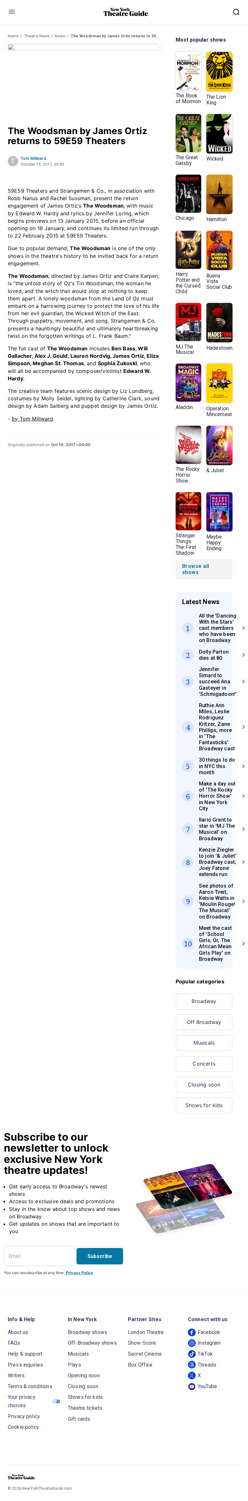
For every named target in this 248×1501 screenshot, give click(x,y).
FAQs (14, 1343)
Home (13, 36)
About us (18, 1332)
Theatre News (37, 36)
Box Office (140, 1365)
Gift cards (79, 1419)
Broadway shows (87, 1332)
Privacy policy (24, 1416)
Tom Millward (33, 158)
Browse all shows (195, 569)
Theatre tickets (85, 1408)
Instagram (209, 1343)
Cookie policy (23, 1427)
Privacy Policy (79, 1272)
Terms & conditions (30, 1386)
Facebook (209, 1332)
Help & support (25, 1354)
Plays (74, 1365)
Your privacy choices (22, 1401)
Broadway (203, 1001)
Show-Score (142, 1343)
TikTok (205, 1354)
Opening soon (84, 1375)
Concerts (203, 1063)
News (60, 36)
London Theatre (146, 1332)
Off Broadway (204, 1022)
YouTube (207, 1386)
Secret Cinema (144, 1354)
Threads (207, 1365)
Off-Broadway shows (92, 1343)
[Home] (126, 12)
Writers (16, 1375)
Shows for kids (203, 1105)
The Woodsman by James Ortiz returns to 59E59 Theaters (126, 36)
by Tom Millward (32, 418)
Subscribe (100, 1256)
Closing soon (204, 1084)
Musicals (204, 1042)
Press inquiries (25, 1365)
